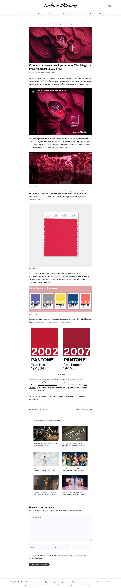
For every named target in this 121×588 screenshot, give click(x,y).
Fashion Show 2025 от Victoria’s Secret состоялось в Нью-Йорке (73, 493)
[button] (104, 6)
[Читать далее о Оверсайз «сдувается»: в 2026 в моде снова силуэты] (46, 433)
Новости (32, 14)
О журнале (103, 14)
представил (59, 78)
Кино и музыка (54, 14)
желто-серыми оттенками (47, 384)
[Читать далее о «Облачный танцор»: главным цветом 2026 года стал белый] (46, 458)
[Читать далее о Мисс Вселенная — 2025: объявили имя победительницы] (75, 458)
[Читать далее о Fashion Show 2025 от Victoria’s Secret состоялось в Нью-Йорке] (75, 482)
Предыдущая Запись (38, 409)
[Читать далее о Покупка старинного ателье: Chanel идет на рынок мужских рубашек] (75, 433)
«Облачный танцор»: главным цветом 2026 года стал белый (44, 470)
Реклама (93, 14)
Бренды (41, 14)
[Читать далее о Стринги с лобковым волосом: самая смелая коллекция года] (46, 482)
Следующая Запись (83, 409)
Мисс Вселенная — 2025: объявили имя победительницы (73, 470)
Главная (34, 24)
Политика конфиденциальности (87, 585)
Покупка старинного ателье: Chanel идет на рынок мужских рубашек (73, 445)
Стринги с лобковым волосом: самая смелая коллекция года (44, 493)
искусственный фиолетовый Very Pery (43, 276)
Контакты (83, 14)
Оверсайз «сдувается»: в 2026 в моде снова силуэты (45, 444)
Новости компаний (70, 14)
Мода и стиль (18, 14)
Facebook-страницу (56, 396)
